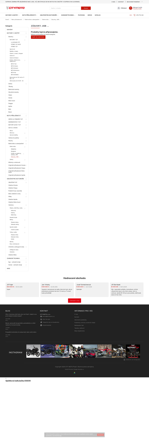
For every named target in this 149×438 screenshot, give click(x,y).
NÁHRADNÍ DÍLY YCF (14, 122)
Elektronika (13, 146)
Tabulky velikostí (79, 328)
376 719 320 (46, 319)
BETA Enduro (14, 66)
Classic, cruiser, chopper (16, 53)
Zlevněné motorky (13, 92)
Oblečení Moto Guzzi (14, 202)
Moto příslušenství (14, 115)
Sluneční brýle (13, 217)
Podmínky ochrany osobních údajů (84, 322)
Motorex (12, 132)
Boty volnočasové (14, 244)
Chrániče (12, 252)
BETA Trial (13, 64)
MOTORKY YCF (14, 39)
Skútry (10, 83)
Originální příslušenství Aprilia (16, 175)
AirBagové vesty (14, 249)
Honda (10, 98)
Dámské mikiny (15, 224)
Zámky (11, 159)
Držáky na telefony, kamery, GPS (16, 154)
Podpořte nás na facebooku (51, 322)
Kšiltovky (13, 210)
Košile (12, 239)
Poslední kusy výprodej (15, 191)
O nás (113, 2)
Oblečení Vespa (12, 188)
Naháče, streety (14, 51)
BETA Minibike (14, 74)
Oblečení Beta (12, 255)
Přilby (10, 196)
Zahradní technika (13, 258)
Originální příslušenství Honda (16, 165)
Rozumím (100, 434)
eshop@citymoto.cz (49, 316)
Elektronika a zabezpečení (16, 143)
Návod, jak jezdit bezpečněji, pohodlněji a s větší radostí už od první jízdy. (20, 324)
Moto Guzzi (11, 100)
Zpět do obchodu (38, 37)
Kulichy (13, 212)
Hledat (86, 8)
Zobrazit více (74, 300)
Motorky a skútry (13, 33)
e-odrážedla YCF (15, 42)
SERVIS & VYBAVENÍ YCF (15, 119)
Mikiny (11, 219)
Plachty (10, 140)
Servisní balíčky (14, 135)
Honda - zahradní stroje (15, 265)
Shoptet (71, 369)
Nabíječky (13, 149)
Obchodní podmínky (133, 2)
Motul (11, 130)
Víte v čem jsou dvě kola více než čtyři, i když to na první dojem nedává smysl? (21, 315)
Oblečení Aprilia (12, 199)
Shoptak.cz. (81, 369)
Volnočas (11, 205)
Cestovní (12, 55)
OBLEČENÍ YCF (12, 182)
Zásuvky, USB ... (15, 157)
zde (60, 435)
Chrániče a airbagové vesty (16, 247)
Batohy (11, 241)
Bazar (10, 112)
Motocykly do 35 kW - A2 (16, 80)
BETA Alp (13, 72)
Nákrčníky (13, 215)
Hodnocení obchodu (74, 278)
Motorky (10, 36)
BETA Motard (14, 68)
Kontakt (121, 2)
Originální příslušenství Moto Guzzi (16, 171)
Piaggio (10, 103)
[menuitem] (13, 15)
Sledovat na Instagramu (133, 359)
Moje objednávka (79, 331)
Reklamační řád (79, 325)
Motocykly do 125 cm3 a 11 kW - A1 (17, 78)
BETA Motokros (15, 70)
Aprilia (10, 106)
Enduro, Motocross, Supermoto (15, 60)
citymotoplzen (47, 325)
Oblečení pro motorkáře (15, 178)
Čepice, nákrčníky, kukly (16, 208)
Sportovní (12, 49)
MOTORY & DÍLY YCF (14, 125)
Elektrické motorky (13, 89)
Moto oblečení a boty (14, 193)
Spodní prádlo (13, 227)
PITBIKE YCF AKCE (16, 44)
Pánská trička (14, 234)
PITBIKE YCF (14, 46)
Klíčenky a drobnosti (14, 162)
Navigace (13, 151)
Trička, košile (13, 232)
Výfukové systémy (13, 138)
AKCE (8, 268)
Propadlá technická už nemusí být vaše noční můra (21, 332)
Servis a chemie (13, 127)
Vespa (10, 95)
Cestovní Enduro (14, 57)
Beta (9, 109)
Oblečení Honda (13, 185)
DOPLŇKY (10, 29)
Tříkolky (10, 86)
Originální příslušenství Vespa (16, 168)
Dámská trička (15, 237)
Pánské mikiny (14, 222)
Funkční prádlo (15, 229)
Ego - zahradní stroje (14, 262)
